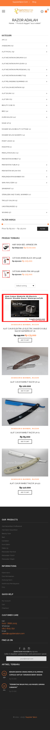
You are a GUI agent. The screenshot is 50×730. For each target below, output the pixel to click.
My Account (6, 601)
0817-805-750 (8, 628)
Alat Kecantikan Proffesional (12, 526)
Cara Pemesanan (8, 576)
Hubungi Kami (7, 580)
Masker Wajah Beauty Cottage (15, 129)
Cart (3, 604)
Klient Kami (6, 573)
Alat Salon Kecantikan (11, 87)
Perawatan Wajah (9, 171)
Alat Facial (6, 52)
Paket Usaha (7, 141)
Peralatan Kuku (9, 153)
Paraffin (5, 147)
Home (11, 23)
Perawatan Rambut (10, 159)
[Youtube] (24, 649)
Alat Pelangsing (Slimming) (13, 81)
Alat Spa (5, 99)
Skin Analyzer (8, 183)
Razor (35, 325)
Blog (34, 2)
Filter (42, 229)
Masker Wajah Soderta (12, 135)
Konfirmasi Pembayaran (10, 583)
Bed (3, 111)
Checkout (5, 608)
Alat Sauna (7, 93)
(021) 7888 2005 (9, 623)
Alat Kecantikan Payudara (13, 63)
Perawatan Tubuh (9, 165)
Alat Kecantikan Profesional (14, 69)
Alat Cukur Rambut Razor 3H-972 (25, 483)
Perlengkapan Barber (11, 177)
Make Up (5, 123)
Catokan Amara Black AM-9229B (26, 258)
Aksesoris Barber (21, 325)
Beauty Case (7, 105)
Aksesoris (6, 46)
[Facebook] (19, 649)
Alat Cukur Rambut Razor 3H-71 (25, 433)
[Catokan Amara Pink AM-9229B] (6, 274)
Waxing (5, 212)
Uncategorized (8, 206)
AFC (3, 40)
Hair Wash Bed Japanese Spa (24, 245)
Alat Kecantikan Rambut (12, 75)
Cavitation (5, 541)
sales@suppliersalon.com (13, 633)
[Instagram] (29, 649)
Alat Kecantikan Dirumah (12, 58)
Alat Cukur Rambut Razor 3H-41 (25, 382)
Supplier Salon (31, 717)
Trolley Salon (8, 200)
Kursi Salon (7, 117)
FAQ (3, 587)
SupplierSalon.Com (20, 2)
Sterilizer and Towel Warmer (15, 194)
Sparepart (6, 188)
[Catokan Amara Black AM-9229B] (6, 260)
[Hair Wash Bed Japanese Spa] (6, 247)
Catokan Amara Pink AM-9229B (25, 271)
